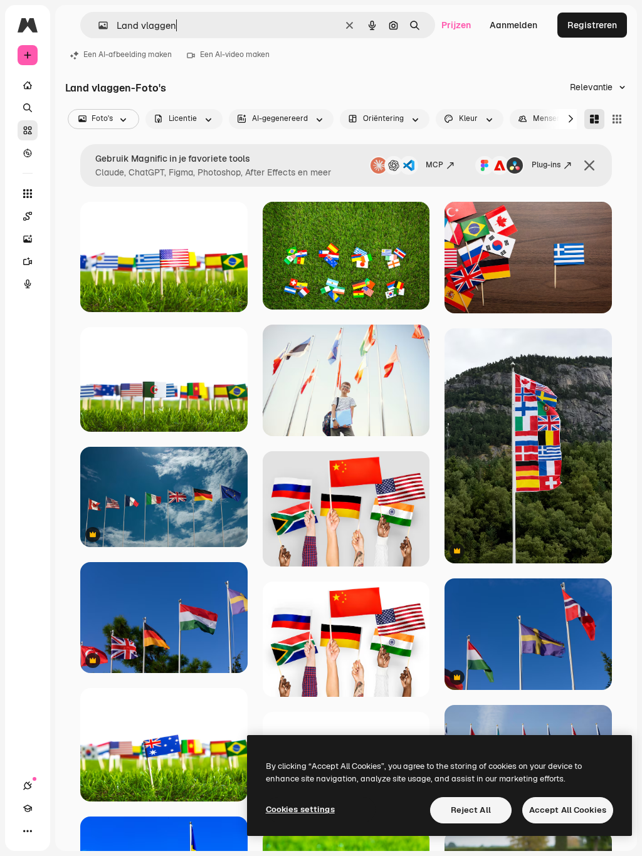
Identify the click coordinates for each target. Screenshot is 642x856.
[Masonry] (594, 119)
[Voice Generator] (28, 284)
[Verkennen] (28, 153)
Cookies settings (300, 809)
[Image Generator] (28, 239)
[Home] (28, 85)
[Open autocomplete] (98, 25)
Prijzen (456, 25)
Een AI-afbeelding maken (127, 55)
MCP (434, 165)
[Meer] (28, 831)
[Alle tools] (28, 194)
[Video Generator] (28, 261)
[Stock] (28, 130)
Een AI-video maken (235, 55)
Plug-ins (546, 165)
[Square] (617, 119)
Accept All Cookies (567, 810)
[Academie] (28, 808)
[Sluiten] (589, 165)
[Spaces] (28, 216)
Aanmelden (513, 25)
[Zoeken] (28, 108)
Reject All (471, 810)
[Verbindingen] (28, 786)
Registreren (592, 25)
